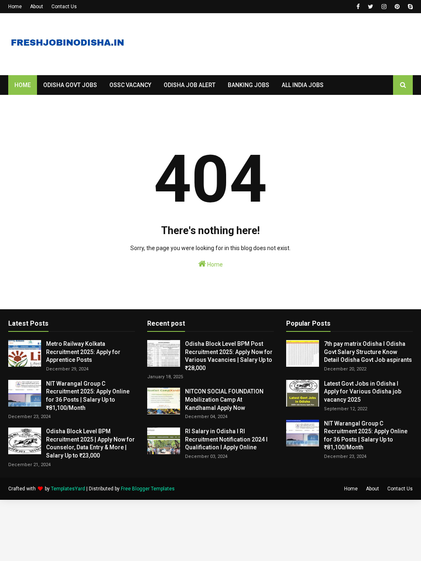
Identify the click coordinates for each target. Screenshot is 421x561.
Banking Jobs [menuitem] (248, 85)
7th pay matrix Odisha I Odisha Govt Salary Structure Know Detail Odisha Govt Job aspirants (368, 351)
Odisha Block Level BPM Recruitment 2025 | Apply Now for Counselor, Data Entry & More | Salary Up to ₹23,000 (90, 443)
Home (15, 6)
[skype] (409, 6)
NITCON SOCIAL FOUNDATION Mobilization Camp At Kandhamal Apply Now (224, 399)
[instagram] (384, 6)
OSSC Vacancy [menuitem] (130, 85)
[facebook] (358, 6)
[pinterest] (397, 6)
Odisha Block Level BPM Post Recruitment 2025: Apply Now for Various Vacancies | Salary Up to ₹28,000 (229, 355)
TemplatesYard (68, 489)
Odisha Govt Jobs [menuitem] (70, 85)
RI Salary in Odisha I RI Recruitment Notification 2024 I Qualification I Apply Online (226, 439)
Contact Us (64, 6)
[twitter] (370, 6)
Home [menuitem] (22, 85)
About (36, 6)
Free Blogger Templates (148, 489)
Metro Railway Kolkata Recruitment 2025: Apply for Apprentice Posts (83, 351)
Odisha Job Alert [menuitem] (189, 85)
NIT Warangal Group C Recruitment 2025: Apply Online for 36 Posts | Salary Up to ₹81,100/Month (88, 395)
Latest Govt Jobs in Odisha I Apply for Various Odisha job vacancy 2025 (362, 391)
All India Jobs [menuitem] (303, 85)
